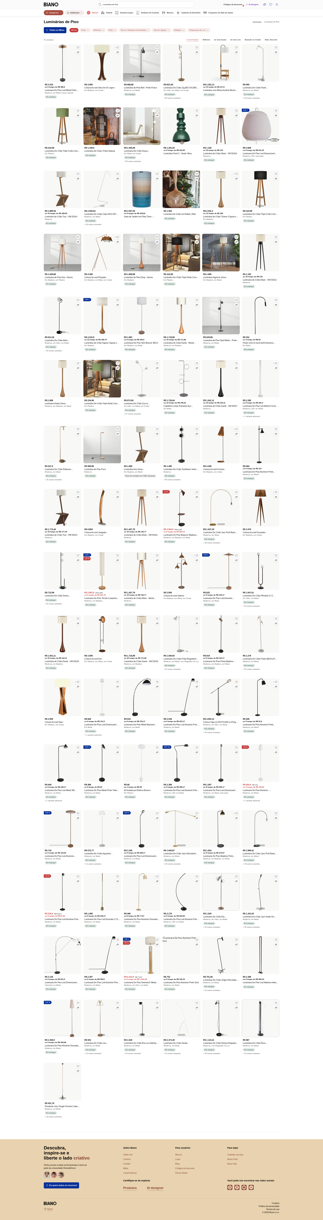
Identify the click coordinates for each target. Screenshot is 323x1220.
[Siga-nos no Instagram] (229, 1187)
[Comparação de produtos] (264, 4)
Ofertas (95, 13)
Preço (83, 30)
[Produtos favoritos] (270, 4)
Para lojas (232, 1148)
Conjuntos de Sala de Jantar (220, 13)
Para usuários (182, 1148)
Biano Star (232, 1164)
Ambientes (74, 13)
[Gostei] (78, 47)
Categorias (54, 13)
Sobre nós (127, 1155)
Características (130, 1173)
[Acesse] (276, 4)
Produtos (130, 1188)
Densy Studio (181, 1173)
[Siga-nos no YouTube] (244, 1187)
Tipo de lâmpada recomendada (133, 30)
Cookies (275, 1203)
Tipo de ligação (160, 30)
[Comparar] (78, 52)
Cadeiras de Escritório (191, 13)
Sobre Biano (130, 1148)
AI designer (254, 4)
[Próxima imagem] (198, 62)
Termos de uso (272, 1209)
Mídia (125, 1168)
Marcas (178, 1155)
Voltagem (177, 30)
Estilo (111, 30)
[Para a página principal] (56, 4)
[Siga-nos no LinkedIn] (251, 1187)
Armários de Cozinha (150, 13)
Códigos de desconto (233, 5)
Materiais (97, 30)
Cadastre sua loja (235, 1155)
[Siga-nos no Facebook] (236, 1187)
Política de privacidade (269, 1206)
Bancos (170, 13)
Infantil (109, 13)
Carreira (127, 1159)
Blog (177, 1164)
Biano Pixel (232, 1159)
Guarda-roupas (126, 13)
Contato (126, 1164)
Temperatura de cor (197, 30)
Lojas (177, 1159)
